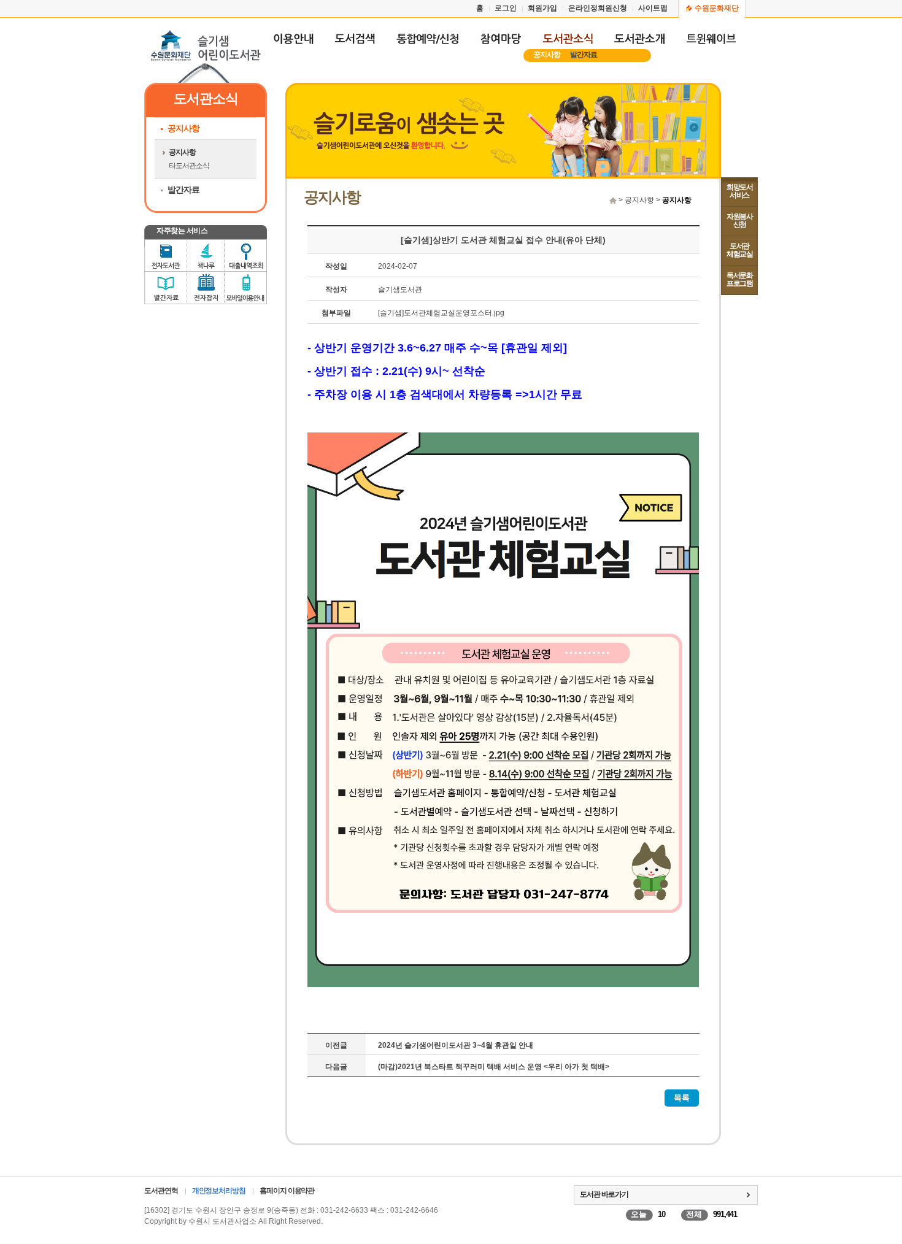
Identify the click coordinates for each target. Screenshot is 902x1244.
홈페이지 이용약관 (287, 1190)
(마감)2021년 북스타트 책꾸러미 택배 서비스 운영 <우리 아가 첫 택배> (493, 1066)
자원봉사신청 (739, 220)
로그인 (506, 8)
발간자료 (583, 54)
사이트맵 (653, 8)
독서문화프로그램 (739, 279)
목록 (682, 1097)
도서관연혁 (161, 1190)
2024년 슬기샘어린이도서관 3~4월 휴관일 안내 (455, 1045)
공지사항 (546, 54)
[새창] (354, 44)
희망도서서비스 (739, 191)
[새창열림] (427, 44)
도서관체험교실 (739, 250)
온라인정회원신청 (597, 8)
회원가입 (542, 8)
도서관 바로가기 (604, 1194)
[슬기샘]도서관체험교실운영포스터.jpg (441, 313)
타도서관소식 (189, 165)
